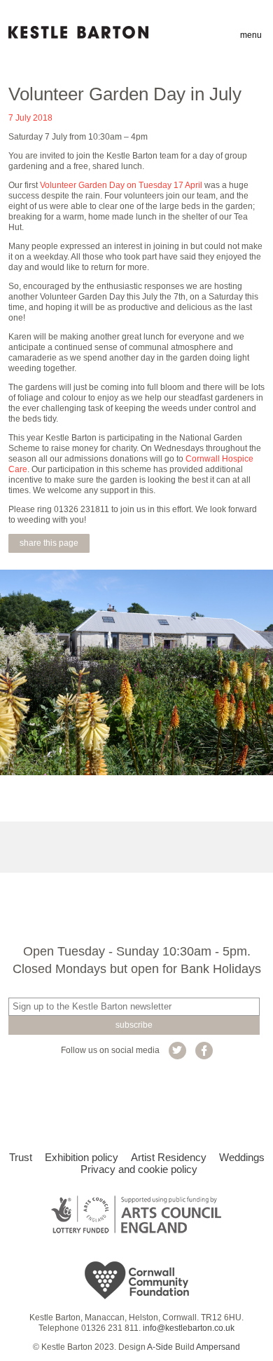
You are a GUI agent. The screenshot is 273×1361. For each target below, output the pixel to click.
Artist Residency (168, 1157)
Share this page (49, 543)
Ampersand (218, 1347)
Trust (20, 1157)
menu (251, 35)
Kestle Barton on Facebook (204, 1050)
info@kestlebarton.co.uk (188, 1328)
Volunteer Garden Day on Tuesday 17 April (121, 185)
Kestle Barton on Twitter (177, 1050)
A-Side (160, 1347)
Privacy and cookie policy (138, 1169)
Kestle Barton (78, 32)
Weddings (242, 1157)
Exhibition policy (81, 1157)
